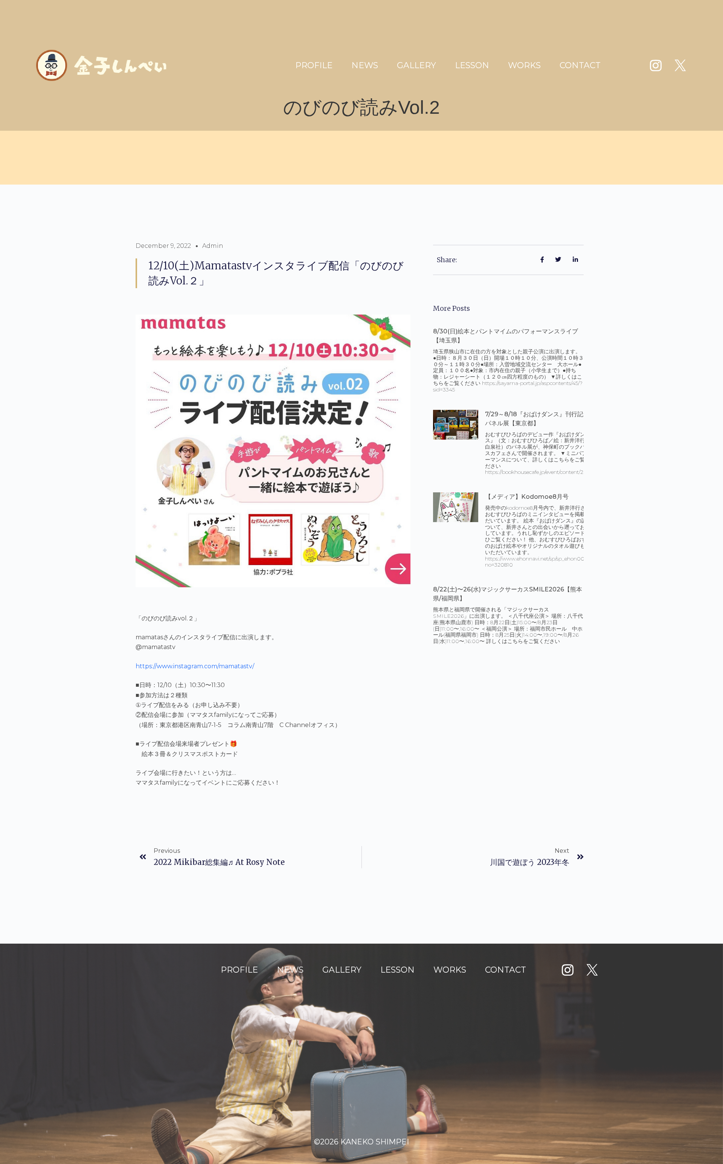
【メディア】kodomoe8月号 (527, 496)
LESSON (472, 65)
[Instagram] (655, 65)
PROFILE (314, 65)
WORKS (524, 65)
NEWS (364, 65)
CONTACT (580, 65)
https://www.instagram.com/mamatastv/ (195, 666)
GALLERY (416, 65)
